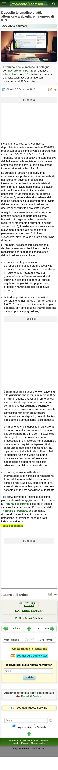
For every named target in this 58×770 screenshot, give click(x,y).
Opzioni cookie (38, 743)
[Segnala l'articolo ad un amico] (50, 89)
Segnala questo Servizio (32, 707)
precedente (15, 628)
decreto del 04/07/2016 (22, 70)
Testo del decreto (12, 525)
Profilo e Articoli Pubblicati (29, 618)
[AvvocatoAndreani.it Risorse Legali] (29, 6)
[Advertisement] (29, 121)
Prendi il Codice (31, 696)
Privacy (24, 743)
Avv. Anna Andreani (14, 26)
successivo (43, 628)
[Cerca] (51, 720)
